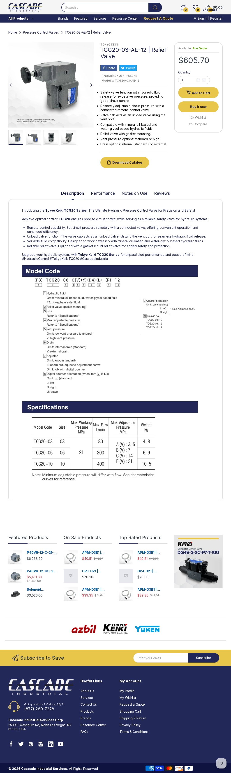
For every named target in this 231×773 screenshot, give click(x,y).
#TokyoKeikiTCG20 (64, 259)
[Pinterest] (31, 744)
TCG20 (64, 219)
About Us (87, 691)
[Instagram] (41, 744)
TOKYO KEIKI (109, 44)
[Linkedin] (50, 744)
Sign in (202, 18)
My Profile (127, 691)
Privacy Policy (130, 725)
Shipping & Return (133, 718)
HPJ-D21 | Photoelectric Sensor (93, 571)
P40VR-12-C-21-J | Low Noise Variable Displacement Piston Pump (41, 553)
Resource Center (93, 725)
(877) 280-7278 (39, 709)
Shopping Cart (130, 711)
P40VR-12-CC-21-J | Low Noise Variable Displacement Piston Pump (41, 571)
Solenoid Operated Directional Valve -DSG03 (42, 590)
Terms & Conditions (134, 732)
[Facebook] (11, 744)
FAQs (84, 732)
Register (216, 18)
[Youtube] (60, 744)
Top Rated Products (140, 537)
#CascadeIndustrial (94, 259)
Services (87, 698)
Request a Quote (132, 704)
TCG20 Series (75, 210)
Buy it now (198, 107)
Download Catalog (127, 162)
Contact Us (89, 704)
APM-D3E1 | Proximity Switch (96, 553)
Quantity (184, 72)
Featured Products (28, 537)
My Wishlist (128, 698)
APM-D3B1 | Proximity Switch (96, 590)
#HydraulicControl (35, 259)
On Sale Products (82, 537)
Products (87, 711)
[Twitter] (21, 744)
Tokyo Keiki (54, 210)
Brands (86, 718)
